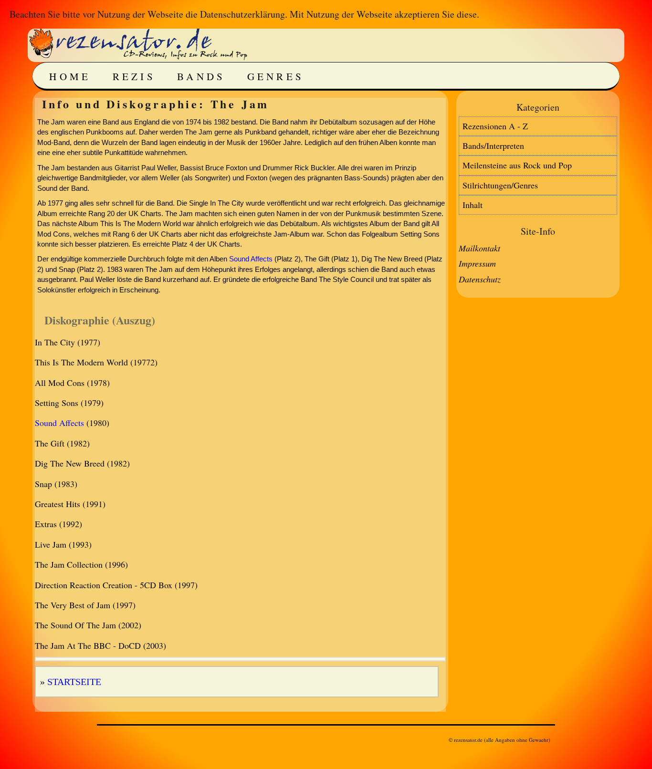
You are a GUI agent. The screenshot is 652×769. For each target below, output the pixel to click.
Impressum (477, 263)
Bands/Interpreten (493, 145)
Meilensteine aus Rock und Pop (517, 165)
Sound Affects (251, 259)
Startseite (74, 681)
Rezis (134, 76)
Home (70, 76)
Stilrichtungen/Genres (500, 185)
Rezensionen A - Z (495, 126)
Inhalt (473, 204)
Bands (201, 76)
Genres (276, 76)
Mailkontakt (479, 248)
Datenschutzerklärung (242, 14)
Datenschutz (480, 279)
